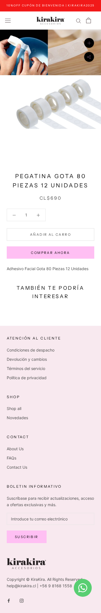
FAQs (11, 458)
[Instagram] (22, 600)
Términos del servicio (26, 368)
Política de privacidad (27, 377)
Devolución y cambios (27, 359)
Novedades (17, 417)
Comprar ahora (50, 253)
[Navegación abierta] (8, 20)
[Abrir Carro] (88, 20)
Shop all (14, 408)
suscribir (26, 537)
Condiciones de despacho (30, 350)
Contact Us (17, 467)
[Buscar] (78, 20)
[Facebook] (9, 600)
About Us (15, 448)
